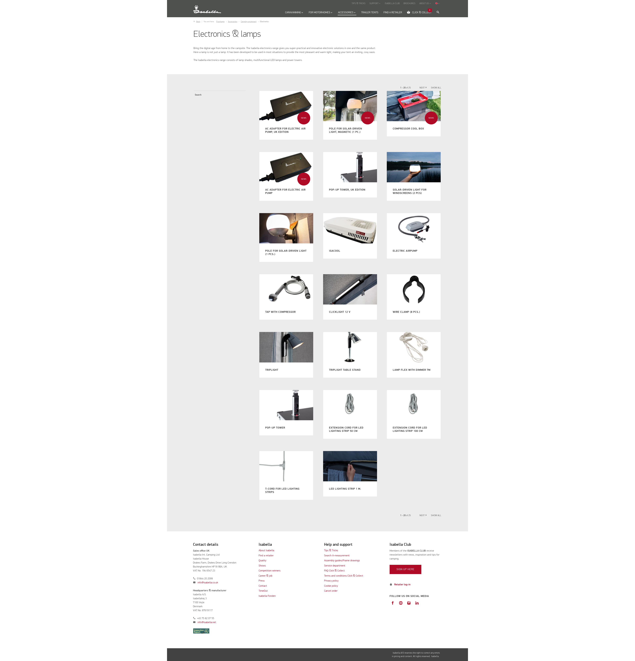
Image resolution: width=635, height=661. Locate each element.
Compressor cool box (408, 128)
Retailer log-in (402, 584)
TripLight (271, 370)
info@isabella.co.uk (208, 582)
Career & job (265, 576)
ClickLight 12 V (339, 312)
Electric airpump (405, 251)
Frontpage (220, 22)
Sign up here (405, 569)
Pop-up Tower (275, 428)
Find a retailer (266, 555)
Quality (262, 560)
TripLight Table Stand (345, 370)
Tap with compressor (280, 312)
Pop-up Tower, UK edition (347, 190)
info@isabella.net (207, 622)
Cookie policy (331, 586)
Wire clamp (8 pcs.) (406, 312)
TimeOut (263, 591)
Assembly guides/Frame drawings (342, 560)
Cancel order (331, 591)
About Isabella (266, 550)
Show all (436, 88)
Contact (263, 586)
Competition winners (269, 570)
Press (262, 581)
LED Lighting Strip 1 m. (345, 489)
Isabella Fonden (267, 596)
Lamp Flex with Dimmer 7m (411, 370)
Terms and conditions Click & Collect (343, 576)
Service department (334, 565)
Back (198, 22)
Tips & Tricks (331, 550)
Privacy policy (331, 581)
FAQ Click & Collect (334, 570)
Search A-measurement (337, 555)
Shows (262, 565)
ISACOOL (334, 251)
